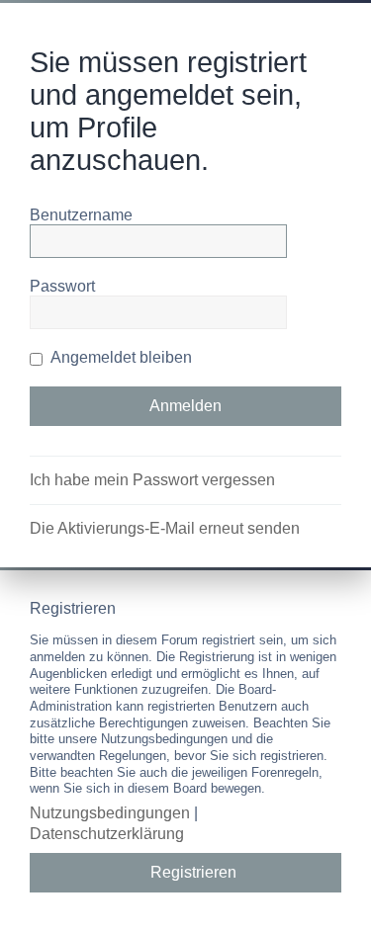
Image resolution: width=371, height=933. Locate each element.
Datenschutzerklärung (107, 833)
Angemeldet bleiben (119, 357)
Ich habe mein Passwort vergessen (152, 479)
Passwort (62, 286)
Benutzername (81, 215)
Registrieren (193, 872)
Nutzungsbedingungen (110, 813)
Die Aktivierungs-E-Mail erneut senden (165, 528)
